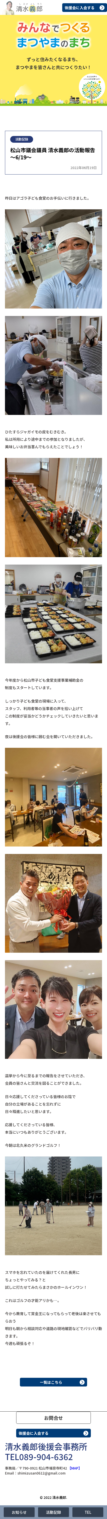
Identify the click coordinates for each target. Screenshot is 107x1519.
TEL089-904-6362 (39, 1457)
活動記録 (53, 1512)
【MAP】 (75, 1468)
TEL (88, 1512)
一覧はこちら (51, 1382)
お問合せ (53, 1417)
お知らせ (19, 1512)
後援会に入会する (80, 7)
